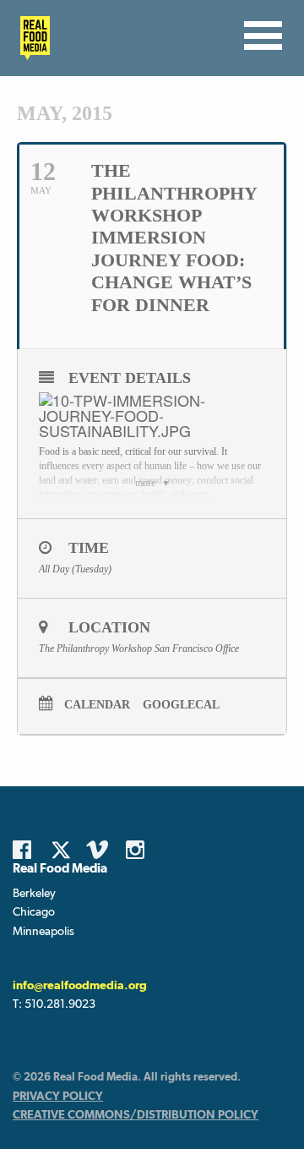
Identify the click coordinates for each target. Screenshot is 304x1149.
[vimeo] (99, 849)
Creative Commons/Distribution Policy (135, 1114)
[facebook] (26, 849)
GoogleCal (181, 704)
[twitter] (65, 849)
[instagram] (139, 849)
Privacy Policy (58, 1095)
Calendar (97, 704)
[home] (30, 38)
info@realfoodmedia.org (80, 985)
